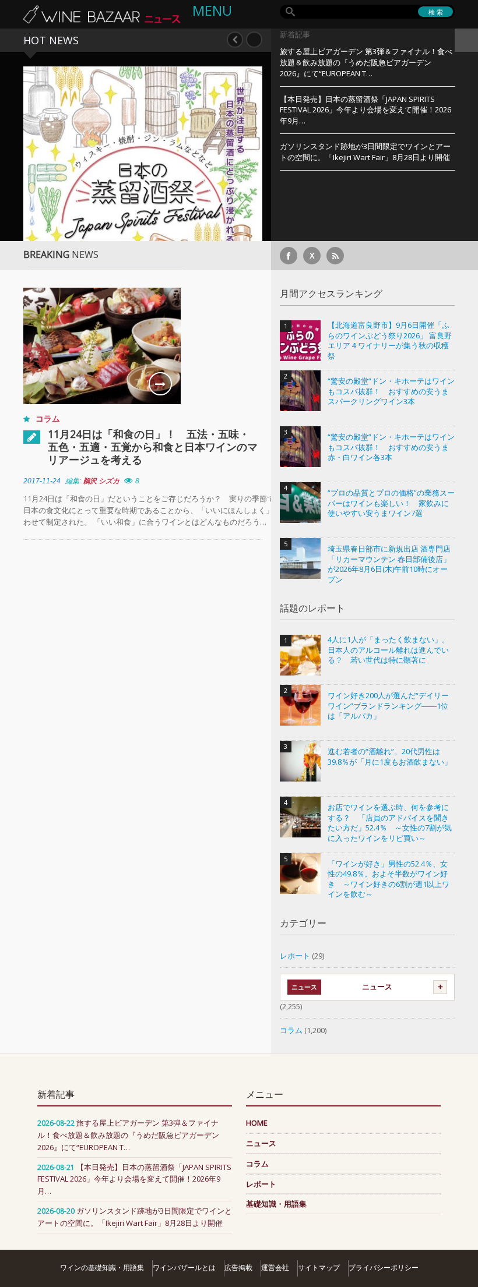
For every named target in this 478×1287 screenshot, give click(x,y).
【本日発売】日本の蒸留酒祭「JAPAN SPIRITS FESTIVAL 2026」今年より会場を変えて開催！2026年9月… (365, 110)
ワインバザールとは (184, 1267)
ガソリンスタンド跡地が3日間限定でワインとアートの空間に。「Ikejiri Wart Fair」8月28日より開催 (365, 151)
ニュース (377, 986)
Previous (235, 39)
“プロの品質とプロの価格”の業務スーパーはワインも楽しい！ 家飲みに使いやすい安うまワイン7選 (391, 503)
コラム (48, 418)
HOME (257, 1123)
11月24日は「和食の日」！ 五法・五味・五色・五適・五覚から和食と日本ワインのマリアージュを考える (153, 446)
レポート (295, 955)
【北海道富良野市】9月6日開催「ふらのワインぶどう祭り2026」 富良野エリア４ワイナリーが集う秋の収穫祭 (390, 340)
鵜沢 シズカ (101, 481)
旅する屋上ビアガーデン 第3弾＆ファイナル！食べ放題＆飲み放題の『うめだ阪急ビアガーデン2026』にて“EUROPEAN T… (366, 62)
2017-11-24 (42, 481)
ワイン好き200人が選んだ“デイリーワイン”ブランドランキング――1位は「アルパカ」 (388, 706)
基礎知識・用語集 (276, 1203)
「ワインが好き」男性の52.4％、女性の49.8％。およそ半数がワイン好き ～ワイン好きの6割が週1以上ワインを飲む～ (388, 879)
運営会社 (275, 1267)
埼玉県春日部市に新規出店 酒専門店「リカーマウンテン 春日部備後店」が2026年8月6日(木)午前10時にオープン (389, 564)
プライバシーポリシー (384, 1267)
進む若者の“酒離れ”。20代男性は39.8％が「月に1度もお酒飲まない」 (390, 757)
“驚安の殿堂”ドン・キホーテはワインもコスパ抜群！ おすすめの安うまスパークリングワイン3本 (391, 391)
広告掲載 (238, 1267)
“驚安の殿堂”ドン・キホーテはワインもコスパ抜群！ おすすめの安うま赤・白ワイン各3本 (391, 447)
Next (254, 39)
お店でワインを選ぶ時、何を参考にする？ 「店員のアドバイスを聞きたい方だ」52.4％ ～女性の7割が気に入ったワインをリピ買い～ (390, 822)
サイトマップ (319, 1267)
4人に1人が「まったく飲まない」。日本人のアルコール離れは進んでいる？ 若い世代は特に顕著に (388, 650)
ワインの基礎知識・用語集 (102, 1267)
